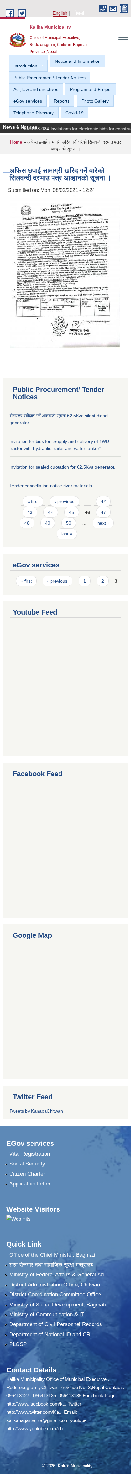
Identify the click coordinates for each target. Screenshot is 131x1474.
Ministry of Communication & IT (46, 1314)
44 (50, 512)
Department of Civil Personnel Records (55, 1324)
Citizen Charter (27, 1174)
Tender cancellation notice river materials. (51, 485)
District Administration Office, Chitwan (54, 1285)
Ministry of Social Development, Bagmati (57, 1305)
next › (103, 523)
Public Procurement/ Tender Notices (49, 77)
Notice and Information (77, 61)
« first (32, 501)
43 (29, 512)
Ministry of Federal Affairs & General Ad (56, 1275)
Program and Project (91, 89)
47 (103, 512)
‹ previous (64, 501)
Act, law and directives (35, 89)
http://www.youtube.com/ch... (36, 1428)
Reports (62, 101)
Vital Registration (29, 1154)
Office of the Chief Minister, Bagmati (52, 1255)
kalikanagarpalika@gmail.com (37, 1420)
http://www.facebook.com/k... (36, 1404)
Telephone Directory (33, 112)
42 (103, 501)
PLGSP (18, 1344)
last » (66, 533)
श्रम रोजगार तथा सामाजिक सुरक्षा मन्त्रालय (51, 1265)
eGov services (27, 101)
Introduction (23, 66)
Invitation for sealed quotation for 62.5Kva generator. (62, 466)
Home (16, 141)
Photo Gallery (95, 101)
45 (71, 512)
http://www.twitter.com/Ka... (34, 1412)
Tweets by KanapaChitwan (36, 1110)
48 (27, 523)
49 (47, 523)
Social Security (27, 1164)
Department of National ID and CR (49, 1334)
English (60, 13)
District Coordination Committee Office (55, 1295)
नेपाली (79, 13)
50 (68, 523)
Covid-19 (75, 112)
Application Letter (30, 1184)
